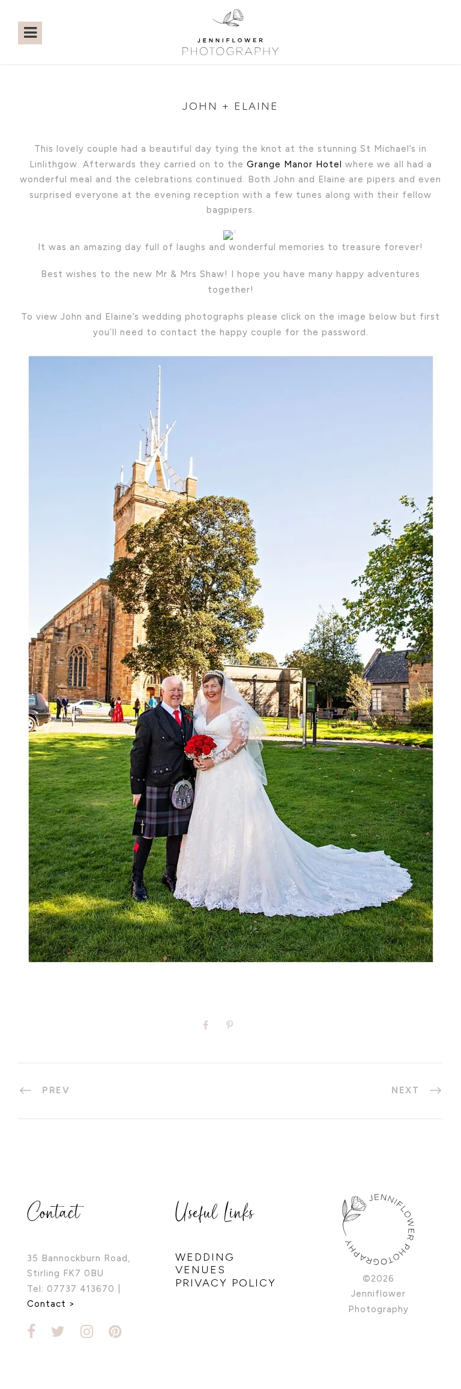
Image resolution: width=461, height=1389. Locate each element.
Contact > (51, 1303)
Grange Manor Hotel (294, 164)
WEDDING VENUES (205, 1263)
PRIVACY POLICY (225, 1282)
